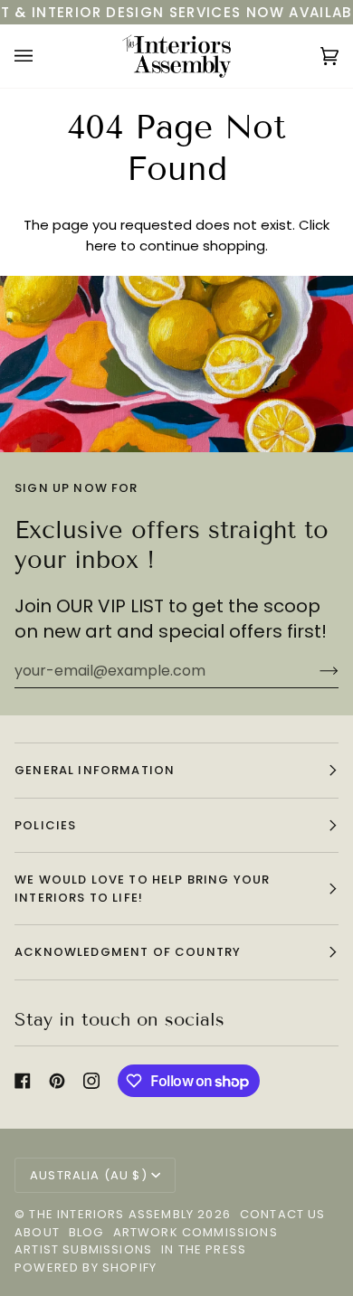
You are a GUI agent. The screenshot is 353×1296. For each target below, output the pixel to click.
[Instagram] (91, 1081)
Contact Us (283, 1214)
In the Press (203, 1249)
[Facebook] (22, 1081)
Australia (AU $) (89, 1175)
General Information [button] (94, 770)
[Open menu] (41, 56)
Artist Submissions (83, 1249)
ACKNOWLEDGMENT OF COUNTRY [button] (127, 951)
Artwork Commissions (195, 1232)
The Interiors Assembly (111, 1214)
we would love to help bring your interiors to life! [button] (142, 888)
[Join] (315, 671)
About (37, 1232)
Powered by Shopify (85, 1267)
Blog (86, 1232)
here (101, 245)
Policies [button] (45, 825)
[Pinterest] (57, 1081)
